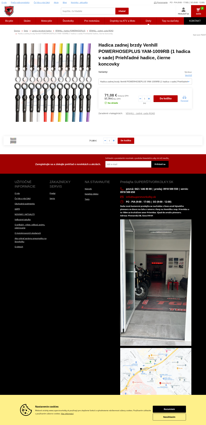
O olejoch (19, 246)
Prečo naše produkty (20, 2)
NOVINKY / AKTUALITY (25, 214)
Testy (87, 199)
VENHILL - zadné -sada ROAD (101, 30)
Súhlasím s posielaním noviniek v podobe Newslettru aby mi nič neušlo (137, 158)
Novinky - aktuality (79, 2)
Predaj (52, 193)
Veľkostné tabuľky (23, 219)
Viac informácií (67, 413)
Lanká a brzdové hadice (42, 30)
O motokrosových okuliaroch (28, 233)
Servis (52, 198)
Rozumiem (169, 409)
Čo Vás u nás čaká (42, 2)
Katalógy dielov (91, 194)
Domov (17, 30)
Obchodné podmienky (25, 203)
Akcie (56, 2)
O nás (4, 2)
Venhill (188, 75)
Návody (88, 188)
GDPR (17, 209)
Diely (26, 30)
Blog (65, 2)
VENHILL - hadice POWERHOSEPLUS (70, 30)
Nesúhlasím (169, 417)
